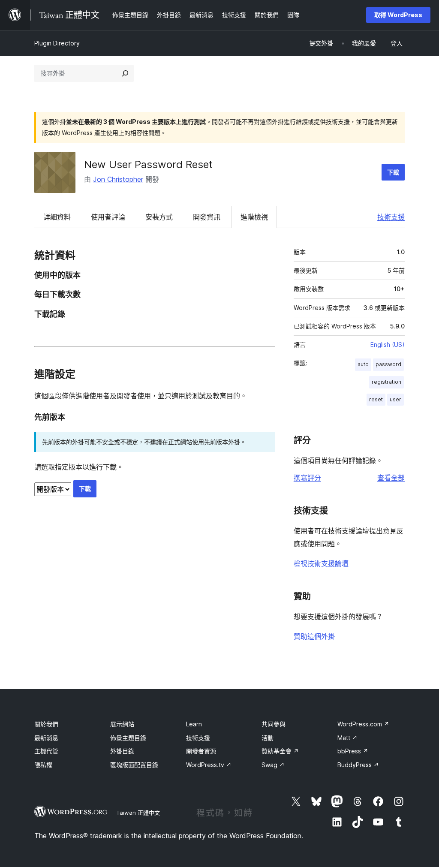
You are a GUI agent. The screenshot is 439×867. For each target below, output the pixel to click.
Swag (273, 764)
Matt (347, 737)
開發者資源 (201, 751)
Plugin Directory (57, 43)
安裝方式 (159, 217)
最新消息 (46, 737)
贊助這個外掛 (314, 636)
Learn (194, 724)
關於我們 (46, 724)
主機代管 (46, 751)
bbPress (352, 751)
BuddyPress (358, 764)
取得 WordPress (398, 14)
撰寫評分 (307, 477)
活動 (268, 737)
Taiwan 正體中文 (138, 812)
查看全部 (391, 477)
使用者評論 (108, 217)
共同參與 (274, 724)
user (395, 399)
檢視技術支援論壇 (321, 563)
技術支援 (391, 217)
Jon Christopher (118, 179)
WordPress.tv (209, 764)
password (388, 364)
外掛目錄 (122, 751)
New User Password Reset (148, 164)
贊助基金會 (280, 751)
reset (376, 399)
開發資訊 (206, 217)
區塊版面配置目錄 (134, 764)
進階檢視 (254, 217)
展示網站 (122, 724)
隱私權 (43, 764)
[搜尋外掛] (125, 73)
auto (363, 364)
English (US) (387, 344)
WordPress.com (363, 724)
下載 (393, 172)
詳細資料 (57, 217)
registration (386, 382)
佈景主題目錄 (128, 737)
